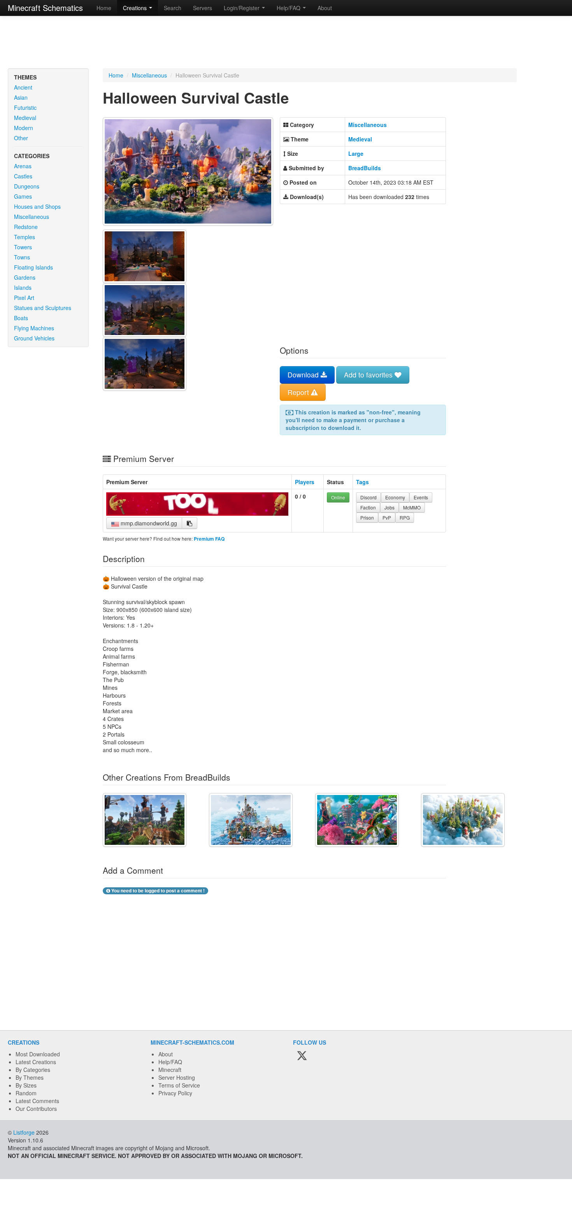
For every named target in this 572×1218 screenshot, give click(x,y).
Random (26, 1093)
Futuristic (25, 107)
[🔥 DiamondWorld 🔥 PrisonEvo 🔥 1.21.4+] (197, 513)
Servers (202, 8)
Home (104, 8)
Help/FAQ (170, 1062)
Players (304, 482)
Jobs (389, 507)
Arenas (23, 166)
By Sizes (26, 1085)
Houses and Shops (37, 206)
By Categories (33, 1069)
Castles (23, 176)
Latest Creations (36, 1062)
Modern (23, 128)
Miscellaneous (31, 216)
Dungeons (26, 186)
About (325, 8)
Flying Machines (34, 328)
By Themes (30, 1077)
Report (299, 392)
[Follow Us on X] (302, 1056)
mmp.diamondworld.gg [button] (148, 523)
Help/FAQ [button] (289, 8)
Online (338, 497)
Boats (21, 318)
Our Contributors (36, 1108)
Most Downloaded (38, 1054)
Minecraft (169, 1069)
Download (304, 374)
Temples (24, 237)
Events (421, 497)
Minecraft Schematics (45, 7)
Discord (368, 497)
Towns (22, 257)
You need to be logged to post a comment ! (157, 890)
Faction (368, 507)
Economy (395, 497)
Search (172, 8)
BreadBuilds (364, 168)
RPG (405, 517)
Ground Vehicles (34, 338)
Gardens (24, 277)
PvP (387, 517)
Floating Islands (33, 267)
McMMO (412, 507)
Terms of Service (179, 1085)
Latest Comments (37, 1101)
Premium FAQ (209, 539)
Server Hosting (176, 1077)
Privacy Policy (175, 1093)
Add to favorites (369, 374)
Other (21, 138)
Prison (367, 517)
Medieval (25, 118)
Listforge (24, 1132)
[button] (189, 523)
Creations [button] (135, 8)
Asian (21, 97)
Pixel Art (24, 297)
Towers (23, 247)
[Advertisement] (286, 42)
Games (23, 196)
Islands (23, 287)
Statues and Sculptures (42, 308)
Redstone (26, 227)
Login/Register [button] (242, 8)
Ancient (23, 87)
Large (355, 153)
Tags (362, 482)
